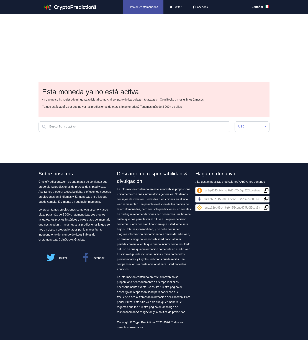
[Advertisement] (154, 41)
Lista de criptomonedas (143, 7)
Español (258, 6)
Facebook (201, 7)
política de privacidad (171, 312)
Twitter (176, 7)
